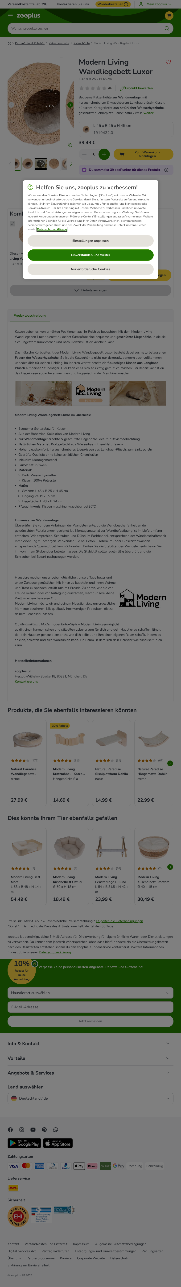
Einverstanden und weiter (90, 255)
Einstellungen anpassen (90, 241)
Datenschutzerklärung (52, 229)
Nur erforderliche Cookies (90, 269)
